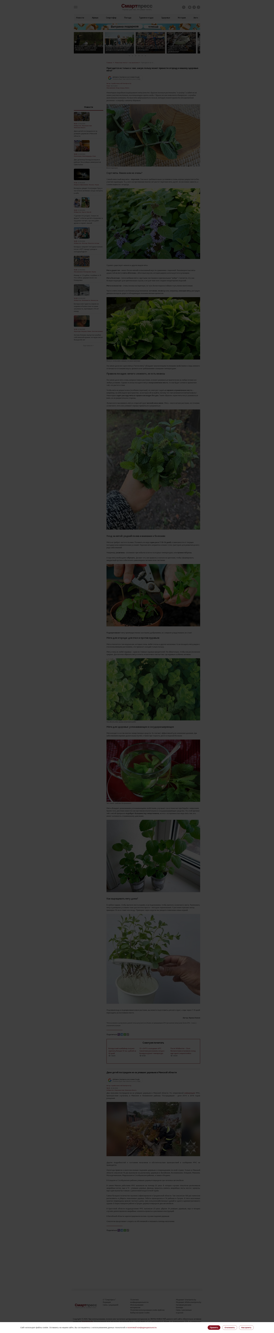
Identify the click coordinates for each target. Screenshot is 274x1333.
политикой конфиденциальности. (142, 1327)
